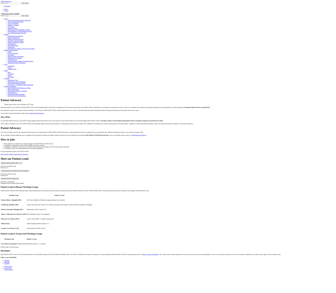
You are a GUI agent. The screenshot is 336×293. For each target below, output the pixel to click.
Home (6, 9)
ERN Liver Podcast (13, 89)
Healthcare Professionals (11, 50)
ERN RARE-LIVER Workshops (17, 96)
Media (6, 70)
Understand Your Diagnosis (15, 36)
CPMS (9, 52)
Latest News (11, 66)
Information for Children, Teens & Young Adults (21, 48)
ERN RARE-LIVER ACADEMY (17, 91)
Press (9, 72)
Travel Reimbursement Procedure (17, 33)
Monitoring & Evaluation (15, 58)
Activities (6, 78)
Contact (6, 11)
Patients (6, 34)
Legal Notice (7, 268)
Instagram (7, 262)
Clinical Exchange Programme (16, 94)
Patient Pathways (12, 92)
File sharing (11, 55)
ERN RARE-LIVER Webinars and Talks (19, 88)
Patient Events (12, 44)
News (5, 64)
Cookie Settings (8, 269)
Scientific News (12, 69)
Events (9, 67)
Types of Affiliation (13, 23)
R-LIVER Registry (13, 45)
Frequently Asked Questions (15, 41)
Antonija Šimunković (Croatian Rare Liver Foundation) (15, 171)
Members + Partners (13, 25)
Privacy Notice (8, 266)
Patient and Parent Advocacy (16, 39)
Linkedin (6, 263)
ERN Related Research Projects (16, 83)
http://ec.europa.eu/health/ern (151, 254)
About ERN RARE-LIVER (15, 22)
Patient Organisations (13, 37)
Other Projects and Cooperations (17, 81)
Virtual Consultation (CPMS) (16, 42)
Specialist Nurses (12, 59)
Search (2, 3)
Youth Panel (11, 47)
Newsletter (11, 74)
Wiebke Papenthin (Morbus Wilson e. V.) (11, 163)
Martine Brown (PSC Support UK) (9, 178)
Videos (10, 75)
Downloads (11, 77)
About (6, 19)
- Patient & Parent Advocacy (14, 154)
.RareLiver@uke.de (139, 135)
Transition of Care (13, 80)
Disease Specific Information (16, 56)
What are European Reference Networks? (19, 20)
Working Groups (12, 28)
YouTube (6, 260)
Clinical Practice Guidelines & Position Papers (20, 61)
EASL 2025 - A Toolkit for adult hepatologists (20, 85)
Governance (11, 26)
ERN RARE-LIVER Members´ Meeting (19, 30)
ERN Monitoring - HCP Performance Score (20, 31)
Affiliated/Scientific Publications (17, 63)
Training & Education (10, 86)
